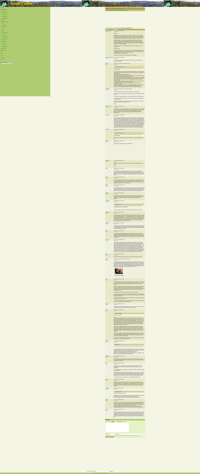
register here (137, 435)
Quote (117, 31)
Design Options (4, 25)
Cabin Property (3, 11)
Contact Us (3, 59)
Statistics (125, 10)
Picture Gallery (3, 50)
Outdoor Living (3, 48)
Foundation (4, 27)
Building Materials (5, 21)
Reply (118, 10)
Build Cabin (3, 20)
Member (106, 31)
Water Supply (4, 44)
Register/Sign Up (113, 10)
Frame (3, 30)
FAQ (2, 53)
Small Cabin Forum (110, 28)
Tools (3, 23)
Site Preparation (4, 16)
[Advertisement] (4, 80)
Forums (107, 10)
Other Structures (3, 39)
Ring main (125, 216)
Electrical (3, 34)
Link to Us (2, 57)
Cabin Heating (4, 46)
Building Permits (4, 18)
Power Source (4, 43)
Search (121, 10)
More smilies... (124, 421)
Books (2, 55)
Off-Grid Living (3, 41)
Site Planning (4, 14)
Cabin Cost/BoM (4, 37)
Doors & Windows (5, 32)
